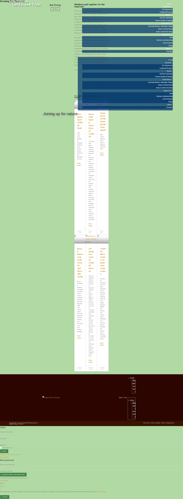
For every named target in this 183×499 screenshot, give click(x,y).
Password (3, 445)
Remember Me (7, 448)
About (168, 48)
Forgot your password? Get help (9, 454)
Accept (4, 497)
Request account (133, 386)
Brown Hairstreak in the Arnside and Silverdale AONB (80, 263)
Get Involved (168, 43)
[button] (125, 55)
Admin (132, 378)
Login (4, 451)
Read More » (79, 164)
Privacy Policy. (101, 491)
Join (171, 37)
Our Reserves (167, 9)
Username (3, 438)
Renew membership (165, 40)
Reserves (167, 6)
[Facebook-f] (90, 397)
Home (169, 4)
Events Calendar (166, 18)
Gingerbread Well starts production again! (103, 121)
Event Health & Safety (164, 20)
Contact (169, 51)
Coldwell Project (166, 12)
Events (167, 15)
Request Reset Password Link (13, 474)
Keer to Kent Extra (165, 29)
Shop (171, 46)
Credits (163, 423)
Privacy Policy (146, 423)
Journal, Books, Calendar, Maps (160, 26)
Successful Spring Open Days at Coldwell (91, 125)
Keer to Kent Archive (164, 32)
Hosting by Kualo (170, 423)
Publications (165, 23)
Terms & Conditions (155, 423)
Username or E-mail (6, 471)
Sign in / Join (123, 397)
